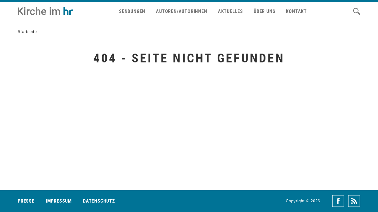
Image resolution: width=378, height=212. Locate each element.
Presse (26, 201)
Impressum (59, 201)
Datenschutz (99, 201)
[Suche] (356, 11)
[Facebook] (338, 201)
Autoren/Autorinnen (181, 11)
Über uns (264, 11)
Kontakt (296, 11)
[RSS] (354, 201)
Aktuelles (230, 11)
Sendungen (132, 11)
